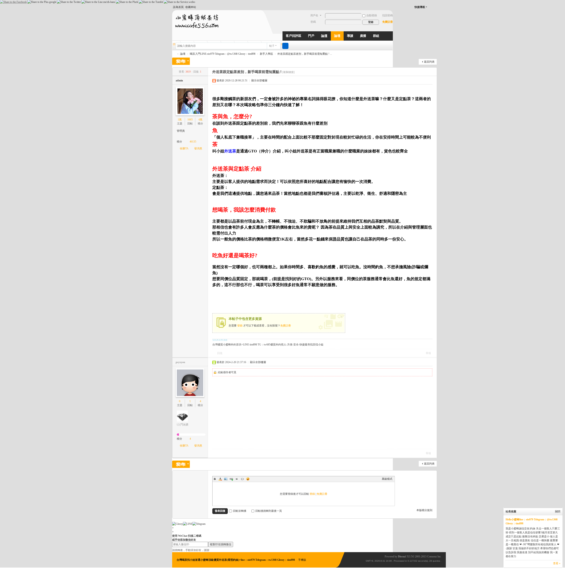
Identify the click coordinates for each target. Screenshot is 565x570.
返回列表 (429, 61)
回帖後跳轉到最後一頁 (268, 510)
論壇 (324, 36)
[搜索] (285, 46)
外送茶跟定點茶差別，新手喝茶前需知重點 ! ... (304, 53)
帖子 (272, 45)
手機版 (302, 559)
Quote (237, 479)
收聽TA (184, 148)
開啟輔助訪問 (431, 7)
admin (179, 80)
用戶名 (314, 15)
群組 (376, 36)
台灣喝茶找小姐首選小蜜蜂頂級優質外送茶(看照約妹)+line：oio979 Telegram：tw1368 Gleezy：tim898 (236, 559)
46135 (193, 141)
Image (226, 479)
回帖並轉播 (239, 510)
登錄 (240, 325)
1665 (190, 119)
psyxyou (180, 362)
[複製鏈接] (288, 72)
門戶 (311, 36)
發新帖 (181, 61)
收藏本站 (190, 7)
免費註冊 (387, 21)
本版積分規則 (424, 510)
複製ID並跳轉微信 (220, 544)
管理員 (181, 130)
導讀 (350, 36)
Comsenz (432, 556)
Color (220, 479)
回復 (219, 353)
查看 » (556, 563)
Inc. (439, 556)
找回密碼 (387, 15)
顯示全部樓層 (259, 80)
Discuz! (402, 556)
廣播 (363, 36)
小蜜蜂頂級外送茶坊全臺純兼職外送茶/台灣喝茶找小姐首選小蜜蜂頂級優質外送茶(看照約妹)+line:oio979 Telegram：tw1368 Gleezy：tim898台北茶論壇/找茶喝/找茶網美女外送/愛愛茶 (174, 54)
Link (231, 479)
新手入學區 (266, 53)
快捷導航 (419, 7)
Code (242, 479)
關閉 (557, 511)
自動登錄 (371, 15)
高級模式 (387, 478)
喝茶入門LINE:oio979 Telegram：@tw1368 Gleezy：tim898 (222, 53)
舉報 (428, 353)
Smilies (248, 479)
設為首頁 (178, 7)
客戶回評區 (293, 36)
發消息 (198, 148)
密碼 (313, 21)
